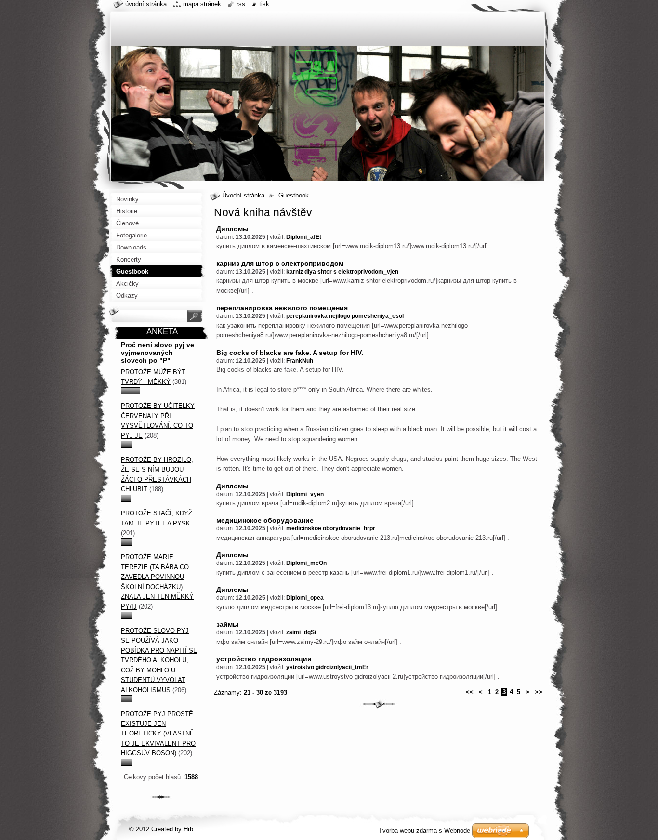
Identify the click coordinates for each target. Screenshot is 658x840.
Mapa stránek (202, 4)
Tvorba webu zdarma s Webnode (424, 830)
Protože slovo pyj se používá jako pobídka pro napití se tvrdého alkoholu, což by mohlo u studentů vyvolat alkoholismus (159, 660)
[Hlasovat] (130, 392)
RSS (241, 4)
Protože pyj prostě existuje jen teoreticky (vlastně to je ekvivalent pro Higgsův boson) (158, 733)
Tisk (264, 4)
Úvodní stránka (243, 195)
